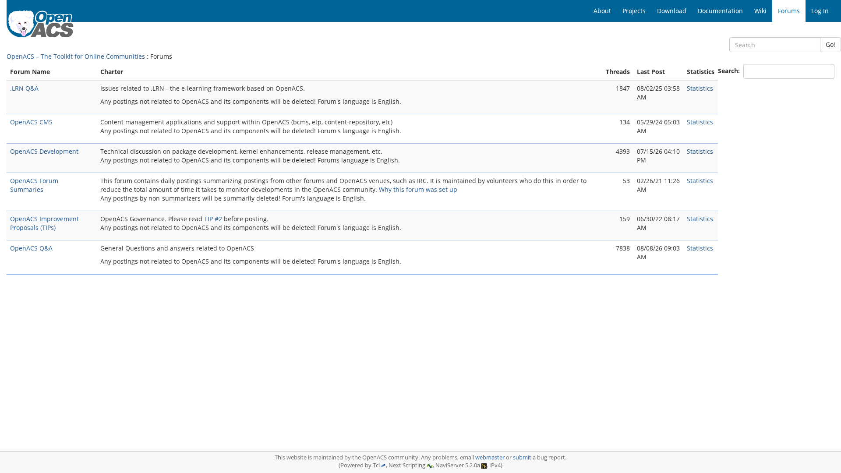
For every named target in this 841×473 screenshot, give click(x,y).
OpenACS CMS (31, 122)
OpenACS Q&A (31, 248)
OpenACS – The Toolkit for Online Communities (76, 56)
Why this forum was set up (418, 189)
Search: (730, 71)
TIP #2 (213, 219)
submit (522, 457)
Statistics (700, 88)
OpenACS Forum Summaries (34, 185)
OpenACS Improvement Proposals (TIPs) (44, 223)
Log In (820, 11)
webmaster (490, 457)
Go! (830, 44)
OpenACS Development (44, 151)
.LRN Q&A (24, 88)
